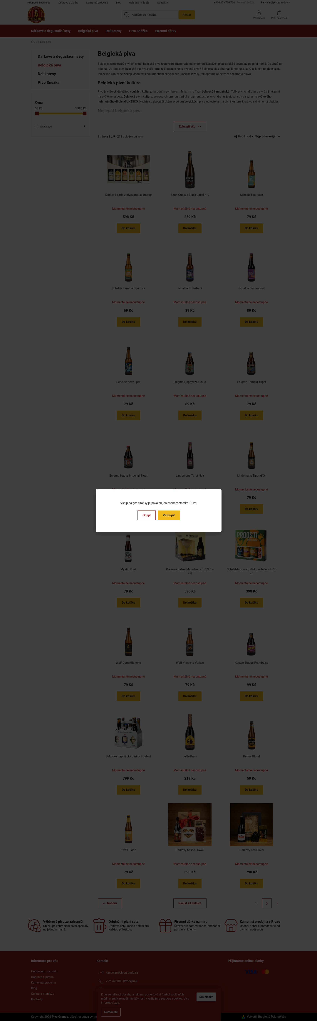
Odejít (146, 515)
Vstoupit (169, 515)
